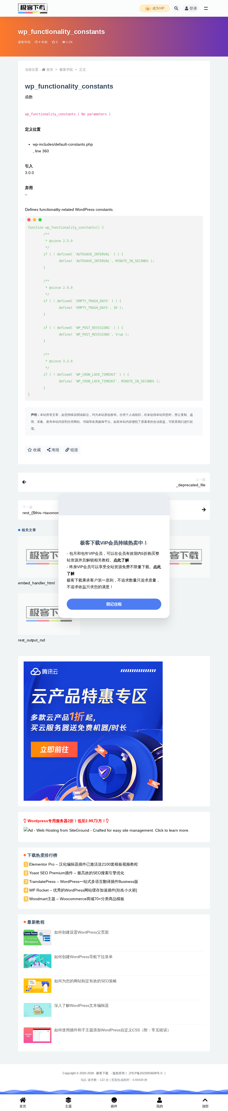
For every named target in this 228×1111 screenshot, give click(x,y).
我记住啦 (114, 604)
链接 (73, 450)
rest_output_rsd (31, 640)
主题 (68, 1106)
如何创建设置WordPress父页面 (81, 932)
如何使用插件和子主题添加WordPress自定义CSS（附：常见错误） (112, 1030)
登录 (193, 8)
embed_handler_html (36, 583)
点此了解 (121, 560)
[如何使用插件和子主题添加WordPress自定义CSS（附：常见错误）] (37, 1035)
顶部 (205, 1106)
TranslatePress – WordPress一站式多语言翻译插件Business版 (83, 881)
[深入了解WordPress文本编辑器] (37, 1010)
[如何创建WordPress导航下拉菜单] (37, 961)
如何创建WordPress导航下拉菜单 (83, 956)
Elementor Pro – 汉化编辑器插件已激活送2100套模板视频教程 (83, 864)
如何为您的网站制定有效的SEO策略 (85, 981)
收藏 (36, 450)
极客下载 (102, 1073)
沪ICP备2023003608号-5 (145, 1073)
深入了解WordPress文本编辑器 (81, 1005)
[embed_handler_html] (49, 557)
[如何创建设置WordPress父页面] (37, 937)
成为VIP (158, 8)
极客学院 (24, 42)
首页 (49, 70)
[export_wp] (179, 557)
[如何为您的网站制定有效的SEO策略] (37, 985)
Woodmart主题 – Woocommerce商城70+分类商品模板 (76, 899)
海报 (54, 450)
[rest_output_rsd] (49, 614)
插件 (114, 1106)
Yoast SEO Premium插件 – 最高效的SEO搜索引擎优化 (76, 873)
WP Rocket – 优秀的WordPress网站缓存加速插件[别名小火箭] (83, 890)
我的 (159, 1106)
